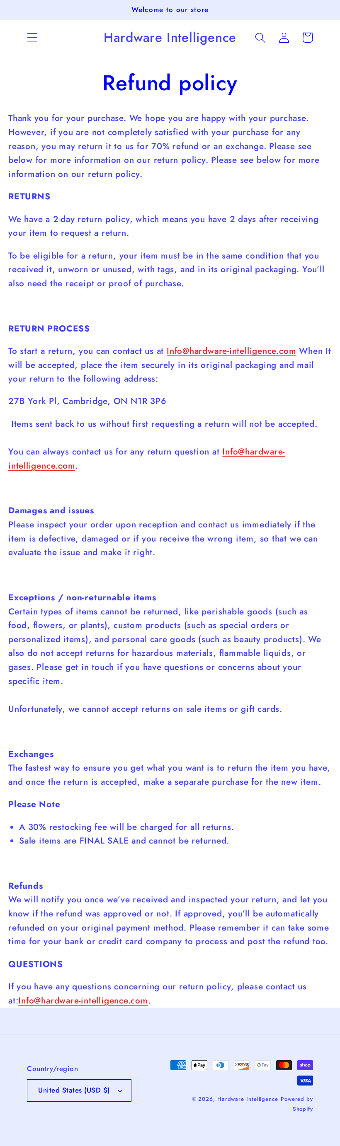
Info (230, 451)
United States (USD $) (74, 1090)
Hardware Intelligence (247, 1099)
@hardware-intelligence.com (91, 1000)
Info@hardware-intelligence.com (231, 351)
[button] (32, 37)
